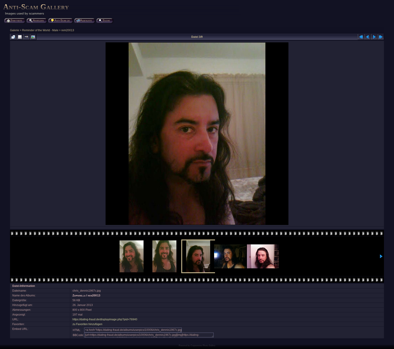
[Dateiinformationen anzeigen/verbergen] (20, 37)
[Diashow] (26, 37)
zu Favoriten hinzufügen (87, 324)
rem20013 (67, 30)
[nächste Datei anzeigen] (374, 37)
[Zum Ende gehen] (381, 37)
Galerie (14, 30)
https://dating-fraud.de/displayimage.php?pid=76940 (105, 319)
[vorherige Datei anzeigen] (367, 37)
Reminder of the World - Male (40, 30)
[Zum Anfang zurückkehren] (361, 37)
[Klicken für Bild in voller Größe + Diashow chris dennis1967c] (197, 224)
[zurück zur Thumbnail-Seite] (13, 37)
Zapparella (79, 295)
